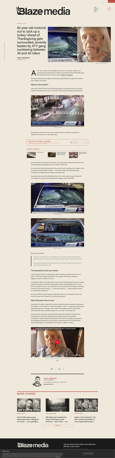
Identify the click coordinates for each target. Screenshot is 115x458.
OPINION (96, 8)
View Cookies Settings (88, 453)
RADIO (95, 9)
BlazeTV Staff (21, 413)
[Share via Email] (59, 369)
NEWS (95, 7)
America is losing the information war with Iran (83, 153)
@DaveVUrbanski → (49, 384)
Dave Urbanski (23, 58)
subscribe (111, 1)
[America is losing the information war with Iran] (73, 155)
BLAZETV (96, 10)
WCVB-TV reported (67, 75)
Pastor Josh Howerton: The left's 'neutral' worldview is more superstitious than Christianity (85, 420)
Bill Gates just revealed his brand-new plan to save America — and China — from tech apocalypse (57, 420)
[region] (57, 453)
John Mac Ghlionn (51, 413)
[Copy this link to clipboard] (63, 369)
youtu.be (57, 360)
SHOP (95, 11)
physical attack (21, 23)
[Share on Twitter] (56, 369)
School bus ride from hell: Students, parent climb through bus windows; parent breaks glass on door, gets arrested (61, 153)
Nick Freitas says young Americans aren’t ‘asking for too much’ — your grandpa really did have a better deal (28, 420)
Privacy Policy (58, 456)
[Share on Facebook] (52, 369)
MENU (109, 8)
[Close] (113, 453)
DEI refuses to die (40, 152)
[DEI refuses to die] (31, 155)
